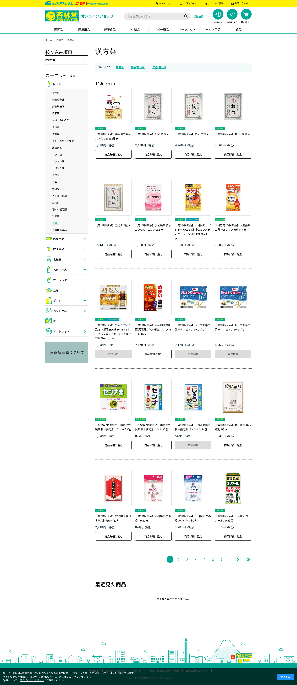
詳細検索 (198, 16)
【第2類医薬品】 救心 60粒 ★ (192, 134)
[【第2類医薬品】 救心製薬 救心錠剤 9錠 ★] (233, 397)
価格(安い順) (138, 67)
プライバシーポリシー (32, 680)
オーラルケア (187, 29)
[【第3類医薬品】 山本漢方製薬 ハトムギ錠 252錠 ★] (113, 106)
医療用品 (84, 29)
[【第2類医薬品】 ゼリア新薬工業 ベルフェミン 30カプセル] (193, 297)
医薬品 (58, 29)
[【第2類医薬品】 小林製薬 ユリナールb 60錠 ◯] (233, 488)
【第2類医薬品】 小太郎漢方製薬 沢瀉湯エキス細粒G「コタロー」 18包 (153, 329)
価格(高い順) (159, 67)
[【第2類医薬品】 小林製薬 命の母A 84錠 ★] (153, 488)
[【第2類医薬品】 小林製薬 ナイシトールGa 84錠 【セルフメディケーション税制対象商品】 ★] (193, 197)
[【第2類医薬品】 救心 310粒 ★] (113, 197)
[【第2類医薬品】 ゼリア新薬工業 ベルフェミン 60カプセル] (233, 297)
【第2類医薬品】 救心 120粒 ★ (232, 134)
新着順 (120, 67)
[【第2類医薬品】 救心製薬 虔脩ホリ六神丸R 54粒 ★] (113, 488)
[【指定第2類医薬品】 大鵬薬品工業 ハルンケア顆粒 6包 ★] (233, 197)
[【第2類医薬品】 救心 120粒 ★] (233, 106)
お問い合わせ (241, 3)
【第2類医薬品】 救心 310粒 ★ (113, 225)
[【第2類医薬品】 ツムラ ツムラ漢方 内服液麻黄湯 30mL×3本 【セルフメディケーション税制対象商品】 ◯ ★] (113, 297)
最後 (248, 559)
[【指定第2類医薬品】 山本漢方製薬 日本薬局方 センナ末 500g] (113, 397)
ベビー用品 (161, 29)
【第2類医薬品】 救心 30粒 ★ (152, 134)
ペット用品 (213, 29)
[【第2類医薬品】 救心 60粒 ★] (193, 106)
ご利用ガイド (190, 3)
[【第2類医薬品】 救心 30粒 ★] (153, 106)
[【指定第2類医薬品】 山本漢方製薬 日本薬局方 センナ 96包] (153, 397)
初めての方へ (166, 3)
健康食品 (110, 29)
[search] (186, 16)
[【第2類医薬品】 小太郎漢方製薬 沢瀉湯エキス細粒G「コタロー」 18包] (153, 297)
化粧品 (135, 29)
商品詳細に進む (113, 154)
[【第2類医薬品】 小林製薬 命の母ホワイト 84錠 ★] (193, 488)
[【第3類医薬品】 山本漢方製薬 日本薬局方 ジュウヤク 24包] (193, 397)
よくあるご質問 (216, 3)
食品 (239, 29)
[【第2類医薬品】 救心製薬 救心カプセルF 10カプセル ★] (153, 197)
